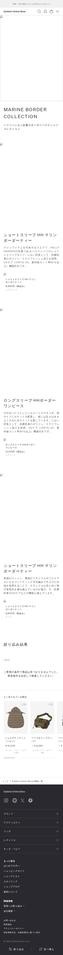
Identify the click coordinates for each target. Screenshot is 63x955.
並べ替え (49, 949)
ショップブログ (12, 886)
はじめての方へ (12, 865)
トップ (5, 781)
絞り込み (18, 949)
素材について (11, 891)
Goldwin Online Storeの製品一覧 (27, 781)
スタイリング (11, 881)
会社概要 (8, 911)
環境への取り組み (13, 905)
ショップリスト (12, 876)
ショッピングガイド (14, 870)
